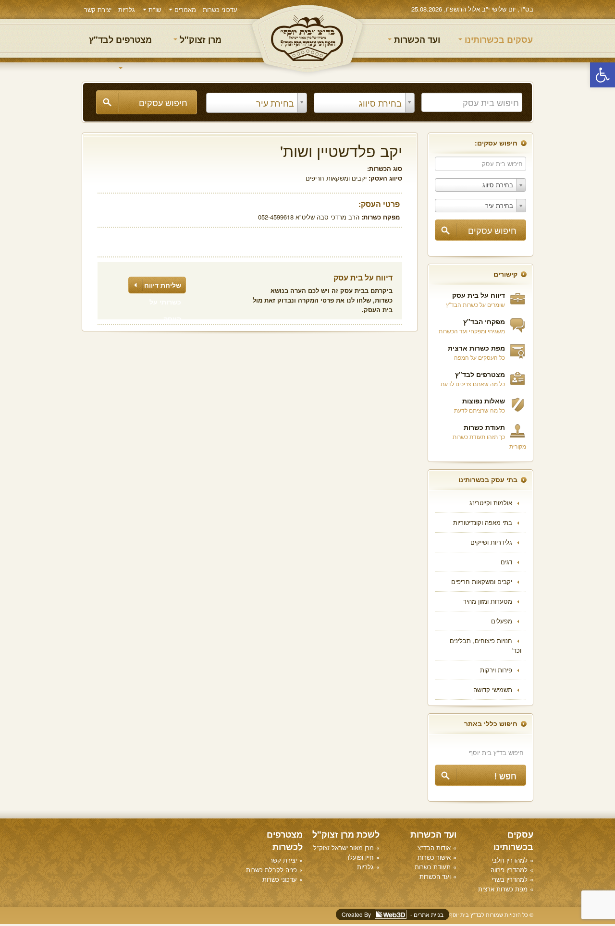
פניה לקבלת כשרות (271, 869)
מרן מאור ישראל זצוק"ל (343, 847)
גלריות (126, 9)
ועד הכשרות (416, 39)
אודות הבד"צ (434, 847)
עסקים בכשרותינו (497, 39)
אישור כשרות (434, 857)
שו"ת (154, 9)
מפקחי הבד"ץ (484, 321)
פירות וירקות (496, 669)
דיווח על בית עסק (478, 295)
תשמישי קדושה (492, 689)
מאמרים (184, 9)
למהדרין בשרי (510, 879)
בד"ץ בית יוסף (307, 38)
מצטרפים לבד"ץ (120, 39)
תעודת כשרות (484, 427)
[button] (602, 74)
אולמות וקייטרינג (490, 502)
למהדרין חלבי (510, 860)
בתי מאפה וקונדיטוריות (482, 522)
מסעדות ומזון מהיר (487, 601)
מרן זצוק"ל (199, 39)
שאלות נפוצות (483, 400)
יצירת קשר (97, 9)
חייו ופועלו (361, 857)
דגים (506, 561)
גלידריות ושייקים (491, 542)
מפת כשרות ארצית (476, 348)
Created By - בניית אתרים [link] (392, 914)
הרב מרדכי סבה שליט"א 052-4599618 (308, 216)
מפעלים (501, 620)
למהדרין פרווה (509, 869)
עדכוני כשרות (220, 9)
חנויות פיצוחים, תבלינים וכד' (485, 645)
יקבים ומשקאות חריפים (481, 581)
